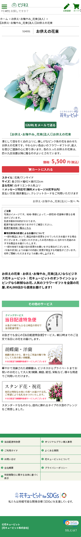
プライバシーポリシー (56, 467)
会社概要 (8, 467)
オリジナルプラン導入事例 (58, 441)
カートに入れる (42, 169)
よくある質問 (51, 450)
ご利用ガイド (11, 450)
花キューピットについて (57, 459)
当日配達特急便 (12, 441)
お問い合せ (10, 459)
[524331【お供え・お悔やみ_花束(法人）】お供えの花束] (40, 80)
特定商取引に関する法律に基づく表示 (21, 476)
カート (76, 10)
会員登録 (67, 10)
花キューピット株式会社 (15, 527)
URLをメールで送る (42, 125)
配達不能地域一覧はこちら (17, 228)
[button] (71, 524)
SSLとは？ (71, 530)
